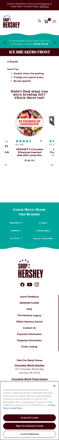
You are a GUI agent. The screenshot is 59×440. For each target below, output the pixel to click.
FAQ (29, 309)
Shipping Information (29, 340)
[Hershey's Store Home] (11, 21)
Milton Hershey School (29, 321)
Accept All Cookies (29, 417)
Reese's (16, 231)
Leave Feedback (29, 296)
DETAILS (44, 6)
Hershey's (15, 223)
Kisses (43, 223)
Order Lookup (29, 346)
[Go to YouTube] (29, 284)
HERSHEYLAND (29, 303)
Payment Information (29, 334)
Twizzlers (43, 231)
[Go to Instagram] (37, 284)
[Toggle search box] (40, 21)
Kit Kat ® (15, 238)
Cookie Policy (15, 408)
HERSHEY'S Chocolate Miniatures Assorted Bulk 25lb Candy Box (29, 152)
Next (55, 42)
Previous (4, 42)
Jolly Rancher (43, 238)
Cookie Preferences (29, 434)
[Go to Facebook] (22, 285)
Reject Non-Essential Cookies (29, 426)
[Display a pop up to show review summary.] (41, 142)
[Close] (54, 385)
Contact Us (29, 327)
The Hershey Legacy (29, 315)
